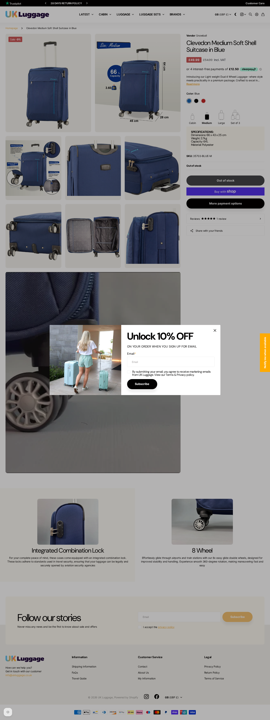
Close (214, 330)
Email (131, 353)
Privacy (181, 375)
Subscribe (142, 384)
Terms (169, 375)
